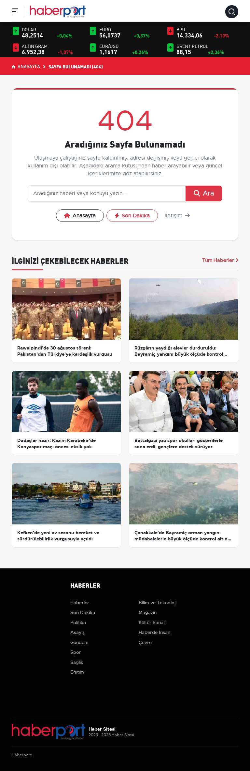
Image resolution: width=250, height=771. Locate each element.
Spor (75, 652)
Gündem (79, 642)
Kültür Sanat (152, 622)
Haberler (79, 603)
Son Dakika (136, 215)
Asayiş (77, 632)
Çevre (145, 642)
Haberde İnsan (154, 632)
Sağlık (76, 662)
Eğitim (77, 672)
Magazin (148, 612)
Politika (78, 622)
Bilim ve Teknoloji (157, 603)
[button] (15, 12)
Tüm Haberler (218, 260)
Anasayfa (28, 66)
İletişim (174, 215)
